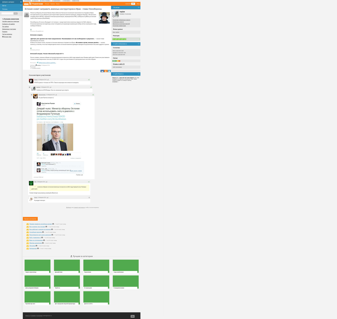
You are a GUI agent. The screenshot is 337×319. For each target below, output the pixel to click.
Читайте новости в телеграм (10, 21)
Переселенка (87, 272)
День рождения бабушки (31, 288)
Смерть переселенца (30, 272)
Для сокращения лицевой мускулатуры (65, 303)
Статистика (128, 14)
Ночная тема (7, 37)
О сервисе (33, 315)
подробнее (115, 81)
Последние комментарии (119, 25)
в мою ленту (128, 3)
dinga (35, 197)
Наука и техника (45, 0)
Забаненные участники (9, 29)
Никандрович (42, 94)
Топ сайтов (5, 26)
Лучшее (47, 4)
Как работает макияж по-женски (40, 229)
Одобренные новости (118, 22)
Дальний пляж (58, 272)
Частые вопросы (7, 34)
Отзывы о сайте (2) (119, 64)
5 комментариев (36, 68)
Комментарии (75, 0)
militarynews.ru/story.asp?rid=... (47, 62)
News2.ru (27, 315)
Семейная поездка (35, 232)
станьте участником (79, 207)
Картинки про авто (30, 303)
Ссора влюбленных (119, 272)
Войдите (68, 207)
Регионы (4, 9)
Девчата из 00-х (88, 303)
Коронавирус (27, 0)
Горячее (52, 4)
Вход (138, 4)
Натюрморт (33, 248)
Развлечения (56, 0)
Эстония (33, 66)
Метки (4, 5)
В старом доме (88, 288)
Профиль (122, 14)
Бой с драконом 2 (35, 237)
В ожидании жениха (119, 288)
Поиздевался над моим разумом (40, 235)
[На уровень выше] (29, 87)
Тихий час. (57, 288)
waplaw (39, 65)
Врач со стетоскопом (36, 240)
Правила (4, 31)
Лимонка (32, 245)
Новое (58, 4)
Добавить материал (8, 2)
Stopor (35, 79)
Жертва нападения (35, 243)
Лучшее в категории (82, 256)
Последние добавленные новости (121, 20)
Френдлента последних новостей (121, 24)
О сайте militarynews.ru (120, 44)
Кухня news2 (66, 0)
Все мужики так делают (37, 226)
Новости (36, 0)
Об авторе (116, 7)
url (48, 79)
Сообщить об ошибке (8, 24)
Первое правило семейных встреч (40, 224)
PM (35, 181)
